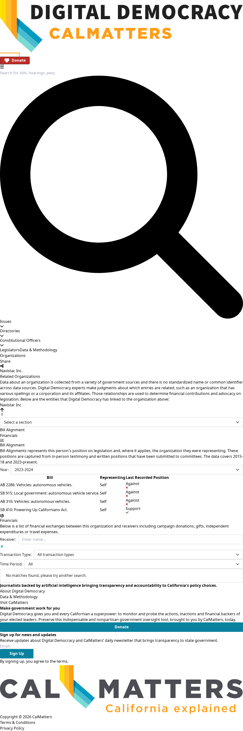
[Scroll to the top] (2, 412)
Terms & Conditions (17, 722)
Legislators (10, 349)
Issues (5, 321)
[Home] (121, 26)
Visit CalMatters (14, 602)
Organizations (13, 355)
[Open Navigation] (2, 67)
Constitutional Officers (20, 340)
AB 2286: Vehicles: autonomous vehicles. (36, 484)
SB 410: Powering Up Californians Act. (34, 509)
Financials (9, 435)
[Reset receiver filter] (2, 546)
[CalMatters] (121, 689)
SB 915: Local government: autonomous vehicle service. (49, 493)
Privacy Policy (12, 728)
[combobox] (27, 73)
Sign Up (16, 653)
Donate (19, 60)
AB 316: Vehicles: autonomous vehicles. (35, 501)
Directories (10, 330)
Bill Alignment (12, 429)
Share (5, 361)
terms (62, 661)
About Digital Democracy (22, 591)
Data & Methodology (38, 349)
